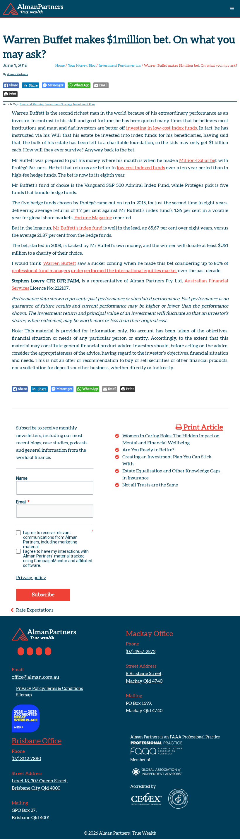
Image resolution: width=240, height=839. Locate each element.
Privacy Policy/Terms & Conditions (49, 688)
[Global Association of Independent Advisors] (156, 781)
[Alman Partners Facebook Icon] (21, 651)
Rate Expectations (35, 610)
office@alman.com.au (35, 677)
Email (23, 502)
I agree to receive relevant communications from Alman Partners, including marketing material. (50, 539)
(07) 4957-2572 (140, 651)
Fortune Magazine (93, 217)
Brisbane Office (36, 741)
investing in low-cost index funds (161, 128)
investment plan (84, 104)
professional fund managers (41, 270)
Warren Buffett (59, 263)
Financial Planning (32, 104)
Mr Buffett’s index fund (77, 228)
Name (22, 478)
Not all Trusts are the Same (150, 485)
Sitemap (24, 695)
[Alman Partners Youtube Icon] (48, 651)
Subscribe (43, 595)
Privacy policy (31, 577)
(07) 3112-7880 (26, 758)
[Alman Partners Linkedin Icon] (30, 651)
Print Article (202, 427)
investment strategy (58, 104)
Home (60, 65)
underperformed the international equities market (124, 270)
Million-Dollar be (197, 160)
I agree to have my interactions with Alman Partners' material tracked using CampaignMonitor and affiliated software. (57, 558)
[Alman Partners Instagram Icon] (39, 651)
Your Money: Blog (81, 65)
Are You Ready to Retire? (148, 450)
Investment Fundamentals (120, 65)
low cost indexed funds (141, 167)
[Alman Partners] (33, 9)
